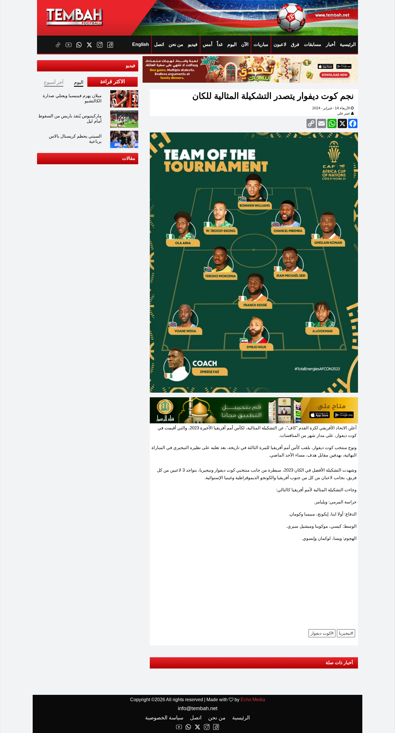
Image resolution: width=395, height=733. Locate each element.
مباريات (261, 44)
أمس (207, 44)
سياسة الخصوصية (164, 718)
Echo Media (253, 699)
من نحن (176, 44)
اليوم (232, 44)
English (140, 44)
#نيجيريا (346, 633)
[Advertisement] (254, 587)
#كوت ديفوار (322, 633)
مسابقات (312, 44)
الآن (244, 44)
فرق (295, 44)
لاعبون (280, 44)
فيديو (193, 44)
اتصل (159, 44)
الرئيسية (348, 44)
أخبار (330, 44)
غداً (220, 44)
